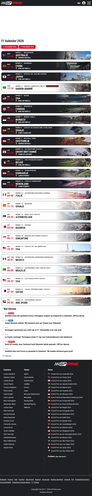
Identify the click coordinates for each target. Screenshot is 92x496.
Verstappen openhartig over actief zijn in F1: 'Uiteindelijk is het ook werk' (33, 330)
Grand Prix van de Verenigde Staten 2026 (66, 434)
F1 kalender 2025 (9, 47)
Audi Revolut (28, 381)
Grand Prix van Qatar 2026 (61, 447)
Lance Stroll (8, 427)
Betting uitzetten (57, 479)
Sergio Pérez (8, 447)
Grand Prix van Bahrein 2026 (61, 427)
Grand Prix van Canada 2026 (61, 391)
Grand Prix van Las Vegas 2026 (62, 444)
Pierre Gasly (8, 391)
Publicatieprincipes (82, 479)
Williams (27, 407)
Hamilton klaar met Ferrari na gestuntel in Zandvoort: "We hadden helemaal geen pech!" (39, 351)
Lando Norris (8, 381)
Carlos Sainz (8, 407)
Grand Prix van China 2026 (61, 377)
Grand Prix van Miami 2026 (61, 387)
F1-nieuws (7, 356)
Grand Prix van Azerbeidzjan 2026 (63, 424)
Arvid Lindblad (9, 431)
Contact (22, 479)
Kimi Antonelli (9, 411)
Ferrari (26, 387)
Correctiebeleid (5, 482)
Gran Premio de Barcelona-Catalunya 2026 (67, 397)
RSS (15, 479)
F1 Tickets (35, 482)
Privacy (10, 479)
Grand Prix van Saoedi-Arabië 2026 (64, 384)
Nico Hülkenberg (10, 441)
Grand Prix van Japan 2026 (61, 381)
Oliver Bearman (9, 417)
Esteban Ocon (9, 421)
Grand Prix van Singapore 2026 (62, 431)
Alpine (26, 374)
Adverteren (30, 479)
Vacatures (46, 479)
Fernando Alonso (10, 424)
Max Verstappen (10, 401)
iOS (72, 479)
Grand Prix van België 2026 (61, 407)
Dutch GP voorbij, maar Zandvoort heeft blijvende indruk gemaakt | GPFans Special (37, 344)
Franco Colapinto (10, 387)
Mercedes (27, 397)
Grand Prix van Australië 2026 (62, 374)
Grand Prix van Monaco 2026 (62, 394)
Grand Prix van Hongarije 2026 (62, 411)
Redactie (3, 479)
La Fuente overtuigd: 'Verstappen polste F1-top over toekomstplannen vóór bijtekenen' (38, 337)
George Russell (9, 414)
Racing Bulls (28, 401)
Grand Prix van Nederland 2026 (62, 414)
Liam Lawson (9, 397)
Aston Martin (29, 377)
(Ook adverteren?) (60, 456)
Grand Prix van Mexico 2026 (61, 437)
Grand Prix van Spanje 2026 (61, 421)
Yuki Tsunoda (9, 434)
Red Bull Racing (29, 404)
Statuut (38, 479)
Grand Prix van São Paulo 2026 (62, 441)
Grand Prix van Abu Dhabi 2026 (62, 451)
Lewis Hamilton (9, 374)
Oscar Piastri (8, 384)
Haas (26, 391)
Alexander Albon (10, 404)
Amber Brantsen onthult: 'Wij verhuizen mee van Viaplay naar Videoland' (33, 323)
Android (67, 479)
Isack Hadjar (8, 394)
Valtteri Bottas (9, 444)
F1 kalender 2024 (27, 47)
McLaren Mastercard (32, 394)
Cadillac (27, 384)
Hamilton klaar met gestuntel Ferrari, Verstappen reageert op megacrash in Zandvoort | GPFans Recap (44, 316)
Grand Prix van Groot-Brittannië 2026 (65, 404)
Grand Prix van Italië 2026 (60, 417)
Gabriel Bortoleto (10, 437)
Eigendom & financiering (21, 482)
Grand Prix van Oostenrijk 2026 (62, 401)
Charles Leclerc (9, 377)
